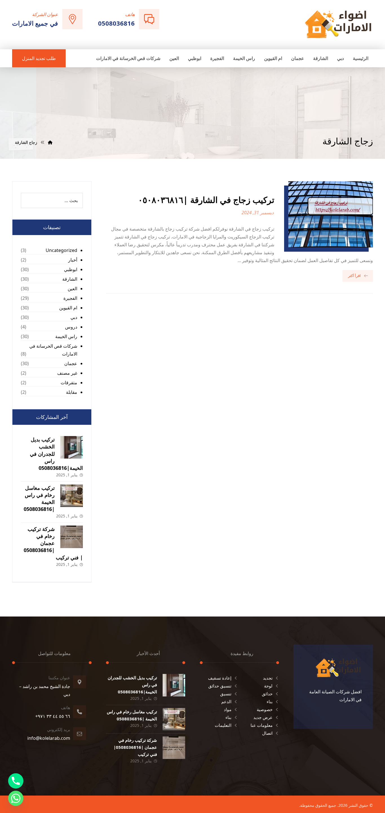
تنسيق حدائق (219, 686)
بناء (270, 701)
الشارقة (69, 279)
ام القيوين (68, 308)
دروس (71, 327)
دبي (73, 317)
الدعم (226, 701)
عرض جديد (263, 717)
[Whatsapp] (15, 798)
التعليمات (223, 725)
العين (72, 288)
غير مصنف (67, 373)
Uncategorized (61, 250)
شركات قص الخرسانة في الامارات (53, 350)
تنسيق (225, 693)
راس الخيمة (66, 336)
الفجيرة (70, 298)
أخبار (72, 260)
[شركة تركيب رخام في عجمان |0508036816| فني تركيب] (71, 537)
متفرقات (69, 382)
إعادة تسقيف (219, 678)
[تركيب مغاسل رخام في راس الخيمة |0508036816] (71, 495)
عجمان (70, 363)
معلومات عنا (262, 725)
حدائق (267, 693)
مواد (227, 709)
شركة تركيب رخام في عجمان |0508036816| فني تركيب (53, 543)
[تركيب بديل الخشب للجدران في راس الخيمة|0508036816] (71, 447)
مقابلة (71, 392)
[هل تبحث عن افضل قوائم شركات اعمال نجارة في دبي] (338, 24)
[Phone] (15, 781)
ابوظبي (70, 269)
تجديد (268, 678)
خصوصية (265, 709)
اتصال (267, 733)
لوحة (268, 686)
